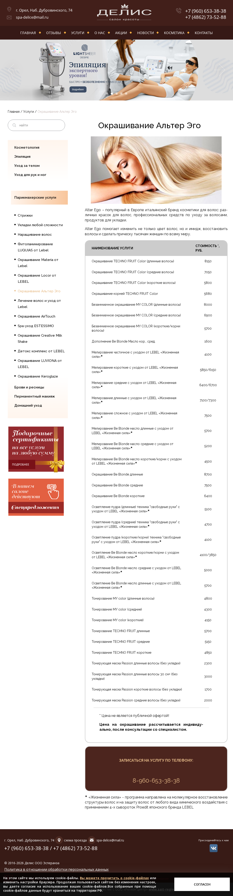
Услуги (77, 32)
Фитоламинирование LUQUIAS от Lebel (35, 247)
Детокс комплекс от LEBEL (41, 351)
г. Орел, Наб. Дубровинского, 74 (44, 10)
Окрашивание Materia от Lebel (38, 263)
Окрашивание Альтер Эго (39, 291)
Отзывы (53, 32)
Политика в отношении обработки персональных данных (56, 869)
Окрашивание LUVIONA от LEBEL (40, 364)
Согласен (202, 884)
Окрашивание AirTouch (36, 316)
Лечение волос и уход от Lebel (39, 304)
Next (220, 70)
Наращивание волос (35, 235)
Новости (145, 32)
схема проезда (75, 840)
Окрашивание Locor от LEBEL (37, 278)
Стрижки (25, 215)
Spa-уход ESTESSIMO (36, 326)
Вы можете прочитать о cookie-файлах (114, 878)
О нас (99, 32)
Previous (13, 70)
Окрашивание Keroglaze (38, 376)
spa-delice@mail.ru (32, 17)
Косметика (174, 32)
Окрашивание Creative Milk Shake (40, 338)
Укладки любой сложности (40, 225)
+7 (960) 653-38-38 (205, 11)
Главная (28, 32)
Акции (121, 32)
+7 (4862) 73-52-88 (205, 17)
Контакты (204, 32)
